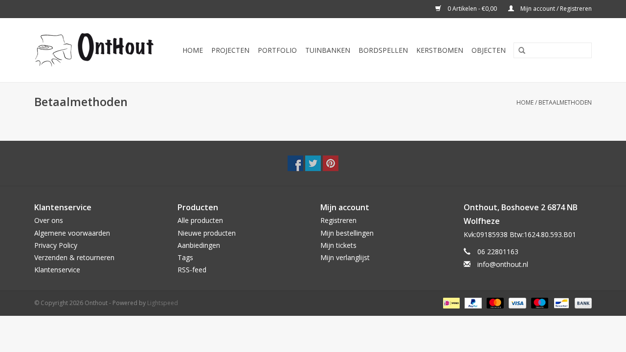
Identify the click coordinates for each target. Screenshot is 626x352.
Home (192, 50)
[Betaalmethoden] (450, 303)
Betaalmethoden (565, 102)
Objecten (488, 50)
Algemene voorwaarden (72, 233)
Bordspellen (383, 50)
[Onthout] (97, 50)
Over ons (48, 220)
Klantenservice (57, 269)
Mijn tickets (338, 245)
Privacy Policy (55, 245)
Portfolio (277, 50)
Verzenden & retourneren (74, 257)
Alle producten (200, 220)
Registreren (338, 220)
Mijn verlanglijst (345, 257)
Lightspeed (162, 303)
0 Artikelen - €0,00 (472, 8)
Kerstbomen (439, 50)
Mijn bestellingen (347, 233)
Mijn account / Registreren (555, 8)
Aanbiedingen (199, 245)
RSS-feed (192, 269)
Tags (185, 257)
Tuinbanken (327, 50)
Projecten (230, 50)
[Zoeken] (518, 51)
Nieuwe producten (207, 233)
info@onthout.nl (502, 264)
